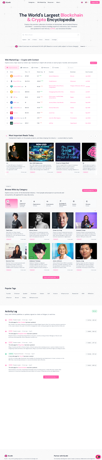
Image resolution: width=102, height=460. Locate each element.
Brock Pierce (60, 85)
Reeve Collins (52, 85)
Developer (33, 293)
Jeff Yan (51, 123)
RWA (83, 293)
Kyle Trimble (21, 322)
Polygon (72, 85)
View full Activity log (50, 377)
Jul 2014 (88, 81)
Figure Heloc (16, 118)
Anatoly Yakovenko (54, 107)
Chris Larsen (52, 96)
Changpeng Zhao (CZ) (54, 92)
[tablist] (32, 67)
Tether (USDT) (17, 86)
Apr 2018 (88, 107)
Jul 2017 (88, 92)
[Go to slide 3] (96, 210)
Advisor (42, 293)
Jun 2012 (88, 97)
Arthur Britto (52, 98)
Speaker (25, 293)
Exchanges (54, 39)
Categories (31, 2)
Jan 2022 (88, 118)
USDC (14, 102)
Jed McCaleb (59, 96)
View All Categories (88, 190)
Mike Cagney (57, 118)
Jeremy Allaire (53, 102)
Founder (8, 293)
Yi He (62, 92)
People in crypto (17, 319)
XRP (14, 97)
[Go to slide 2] (95, 210)
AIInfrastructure (33, 297)
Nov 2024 (88, 123)
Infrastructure (65, 293)
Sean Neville (60, 102)
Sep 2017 (88, 112)
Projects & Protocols (18, 353)
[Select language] (87, 2)
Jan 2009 (88, 76)
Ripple (72, 97)
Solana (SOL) (16, 107)
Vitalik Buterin (53, 81)
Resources (50, 2)
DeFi (29, 39)
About (58, 2)
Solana (72, 107)
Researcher (75, 293)
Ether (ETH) (16, 81)
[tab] (12, 67)
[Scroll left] (91, 136)
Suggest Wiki (95, 2)
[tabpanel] (51, 98)
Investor (55, 293)
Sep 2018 (88, 102)
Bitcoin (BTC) (16, 76)
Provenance (73, 118)
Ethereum (47, 39)
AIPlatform (90, 293)
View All (92, 62)
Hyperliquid (16, 123)
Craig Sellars (52, 87)
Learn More (77, 46)
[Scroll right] (95, 136)
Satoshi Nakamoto (54, 76)
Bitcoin (40, 39)
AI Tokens (34, 39)
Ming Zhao (21, 345)
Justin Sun (52, 112)
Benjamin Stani (22, 333)
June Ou (51, 118)
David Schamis (22, 367)
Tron (14, 112)
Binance (15, 92)
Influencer (9, 297)
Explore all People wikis (50, 277)
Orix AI (21, 356)
